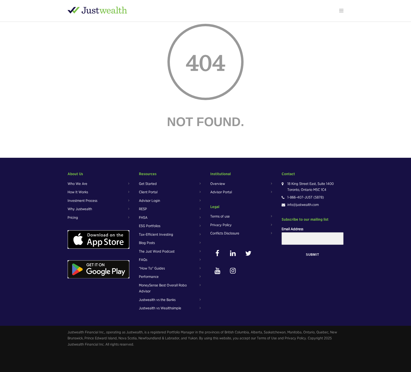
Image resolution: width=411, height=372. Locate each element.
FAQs (143, 260)
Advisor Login (149, 201)
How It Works (78, 192)
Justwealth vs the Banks (157, 300)
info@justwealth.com (303, 205)
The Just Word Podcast (157, 251)
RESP (143, 209)
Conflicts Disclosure (224, 233)
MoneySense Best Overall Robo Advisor (163, 288)
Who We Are (77, 184)
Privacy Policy (221, 225)
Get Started (148, 184)
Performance (149, 277)
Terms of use (220, 216)
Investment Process (82, 201)
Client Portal (148, 192)
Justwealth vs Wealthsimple (160, 308)
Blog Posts (147, 243)
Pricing (73, 217)
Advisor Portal (221, 192)
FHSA (143, 217)
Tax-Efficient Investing (156, 234)
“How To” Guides (152, 268)
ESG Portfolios (149, 226)
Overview (217, 184)
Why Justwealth (80, 209)
